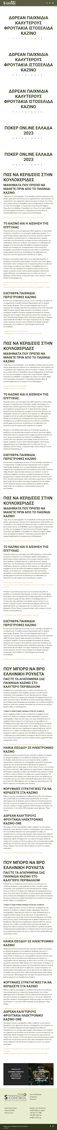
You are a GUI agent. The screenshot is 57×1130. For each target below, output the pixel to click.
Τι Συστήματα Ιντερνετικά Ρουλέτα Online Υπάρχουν (21, 615)
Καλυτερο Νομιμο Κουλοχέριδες (14, 388)
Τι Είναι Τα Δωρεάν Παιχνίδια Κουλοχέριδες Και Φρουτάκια (23, 745)
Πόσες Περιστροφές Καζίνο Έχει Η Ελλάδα (18, 582)
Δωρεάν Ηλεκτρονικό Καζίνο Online (15, 938)
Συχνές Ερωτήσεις (11, 1108)
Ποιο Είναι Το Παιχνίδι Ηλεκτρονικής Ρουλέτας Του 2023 (23, 217)
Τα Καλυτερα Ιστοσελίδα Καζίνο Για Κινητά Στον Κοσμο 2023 (24, 659)
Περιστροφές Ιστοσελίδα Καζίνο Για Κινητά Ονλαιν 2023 (22, 333)
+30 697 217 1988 (35, 1113)
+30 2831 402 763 (35, 1115)
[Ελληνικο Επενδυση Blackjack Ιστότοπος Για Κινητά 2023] (15, 1074)
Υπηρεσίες (33, 1097)
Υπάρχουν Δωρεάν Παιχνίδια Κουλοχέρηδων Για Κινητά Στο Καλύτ (25, 1053)
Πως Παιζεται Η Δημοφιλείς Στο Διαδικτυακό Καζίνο (21, 541)
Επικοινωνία (9, 1113)
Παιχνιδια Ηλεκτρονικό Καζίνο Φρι (15, 331)
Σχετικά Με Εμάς (35, 1094)
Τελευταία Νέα (10, 1110)
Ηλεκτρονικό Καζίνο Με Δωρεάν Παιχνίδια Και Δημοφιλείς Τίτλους (26, 287)
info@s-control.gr (35, 1117)
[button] (53, 3)
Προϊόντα (33, 1099)
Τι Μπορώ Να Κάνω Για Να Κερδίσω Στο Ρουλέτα (20, 1008)
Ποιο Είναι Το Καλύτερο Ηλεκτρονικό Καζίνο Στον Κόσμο (23, 853)
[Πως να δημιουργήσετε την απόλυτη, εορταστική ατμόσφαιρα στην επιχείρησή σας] (41, 1074)
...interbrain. (6, 1128)
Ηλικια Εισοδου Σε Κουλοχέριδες (14, 386)
